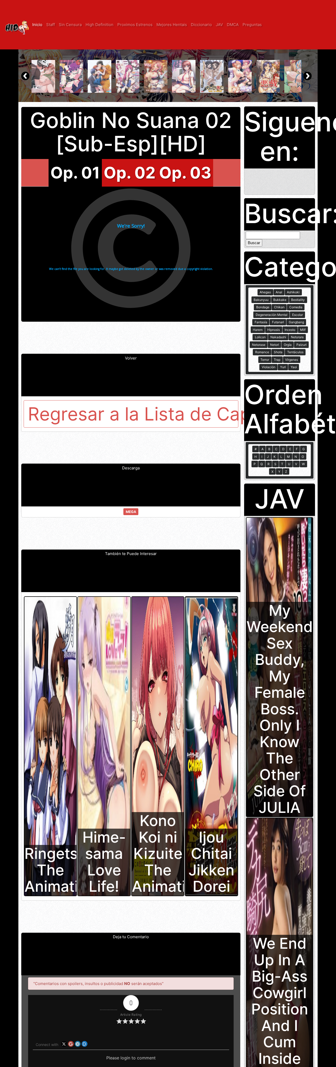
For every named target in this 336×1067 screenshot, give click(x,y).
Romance (262, 352)
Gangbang (296, 322)
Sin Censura (70, 24)
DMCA (233, 24)
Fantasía (261, 322)
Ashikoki (293, 292)
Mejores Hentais (171, 24)
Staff (50, 24)
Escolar (297, 315)
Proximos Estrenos (135, 24)
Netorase (258, 345)
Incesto (290, 330)
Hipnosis (273, 330)
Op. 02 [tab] (129, 172)
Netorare (297, 337)
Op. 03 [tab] (185, 172)
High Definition (99, 24)
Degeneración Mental (271, 315)
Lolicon (260, 337)
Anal (279, 292)
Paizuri (301, 345)
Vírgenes (291, 360)
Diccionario (201, 24)
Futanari (278, 322)
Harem (257, 330)
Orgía (288, 345)
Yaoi (294, 367)
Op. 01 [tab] (75, 172)
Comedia (295, 307)
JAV (219, 24)
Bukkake (279, 300)
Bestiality (298, 300)
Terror (264, 360)
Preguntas (252, 24)
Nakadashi (278, 337)
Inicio (37, 24)
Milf (303, 330)
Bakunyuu (261, 300)
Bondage (262, 307)
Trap (277, 360)
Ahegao (265, 292)
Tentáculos (295, 352)
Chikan (279, 307)
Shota (278, 352)
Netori (274, 345)
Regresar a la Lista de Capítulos (133, 414)
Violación (268, 367)
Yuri (283, 367)
